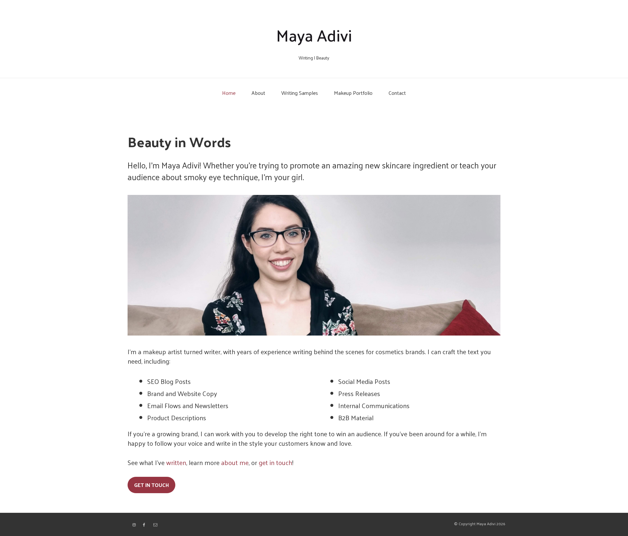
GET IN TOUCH (151, 485)
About (258, 92)
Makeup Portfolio (353, 92)
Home (229, 92)
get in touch (275, 462)
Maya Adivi (314, 35)
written (176, 462)
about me (235, 462)
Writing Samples (299, 92)
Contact (397, 92)
